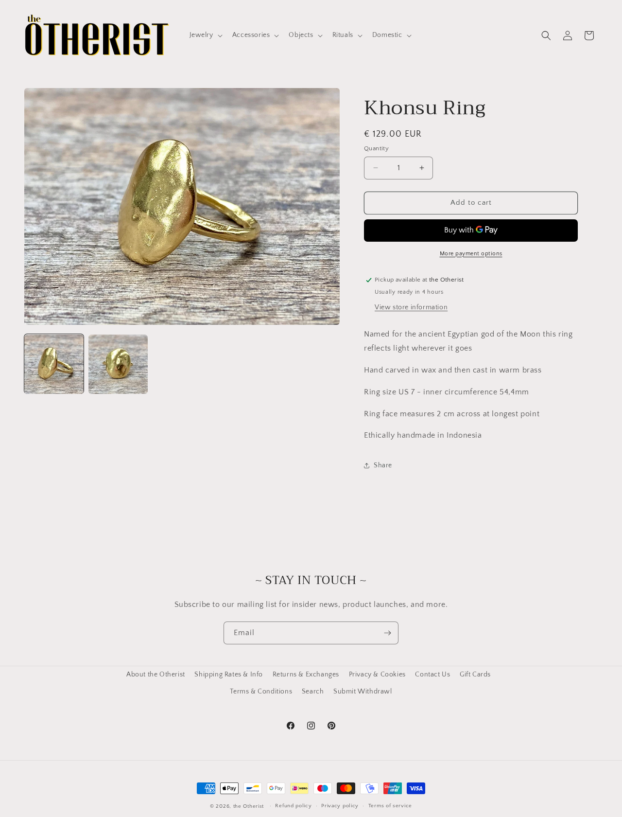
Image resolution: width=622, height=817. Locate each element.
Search (313, 691)
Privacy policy (340, 806)
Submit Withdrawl (362, 691)
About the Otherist (155, 674)
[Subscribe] (387, 633)
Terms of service (390, 806)
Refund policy (293, 806)
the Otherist (248, 806)
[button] (205, 35)
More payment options (471, 253)
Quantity (376, 148)
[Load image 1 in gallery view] (54, 364)
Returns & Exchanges (306, 674)
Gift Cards (475, 674)
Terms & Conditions (261, 691)
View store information (411, 307)
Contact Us (432, 674)
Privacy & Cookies (377, 674)
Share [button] (383, 465)
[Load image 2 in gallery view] (118, 364)
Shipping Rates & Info (228, 674)
